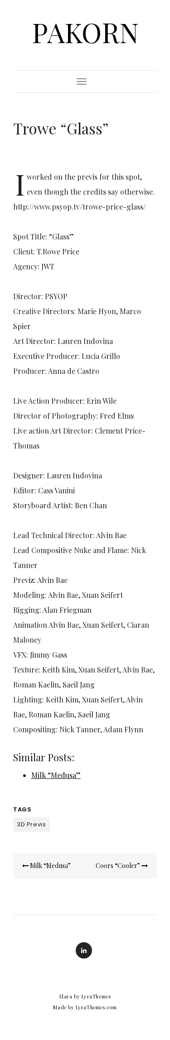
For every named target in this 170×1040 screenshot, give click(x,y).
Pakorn (85, 32)
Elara (66, 996)
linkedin (84, 950)
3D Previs (31, 824)
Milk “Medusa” (56, 775)
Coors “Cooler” (118, 865)
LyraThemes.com (96, 1007)
